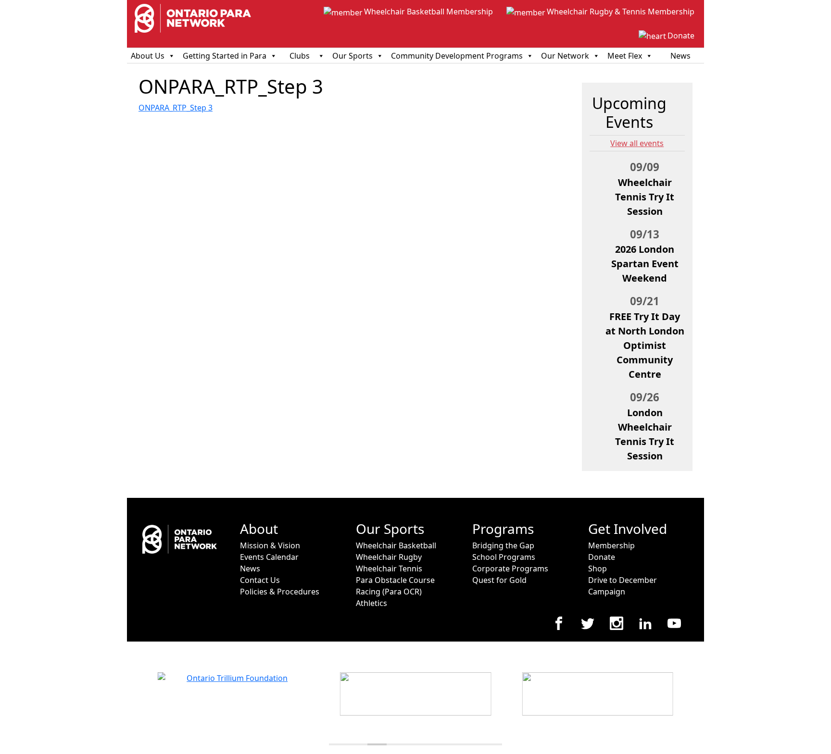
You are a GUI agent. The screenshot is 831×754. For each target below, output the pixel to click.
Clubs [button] (300, 55)
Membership (611, 545)
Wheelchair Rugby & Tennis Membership (620, 11)
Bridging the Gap (503, 545)
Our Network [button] (565, 55)
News (680, 55)
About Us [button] (147, 55)
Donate (680, 35)
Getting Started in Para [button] (224, 55)
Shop (597, 568)
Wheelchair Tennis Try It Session (644, 197)
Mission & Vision (270, 545)
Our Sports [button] (352, 55)
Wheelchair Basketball (396, 545)
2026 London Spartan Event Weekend (645, 263)
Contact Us (260, 580)
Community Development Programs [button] (457, 55)
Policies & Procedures (279, 591)
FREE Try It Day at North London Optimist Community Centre (644, 345)
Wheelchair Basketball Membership (428, 11)
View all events (637, 143)
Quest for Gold (499, 580)
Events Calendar (269, 557)
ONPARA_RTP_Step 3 (175, 107)
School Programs (503, 557)
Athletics (371, 603)
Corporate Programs (510, 568)
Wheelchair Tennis (389, 568)
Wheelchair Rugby (389, 557)
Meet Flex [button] (624, 55)
